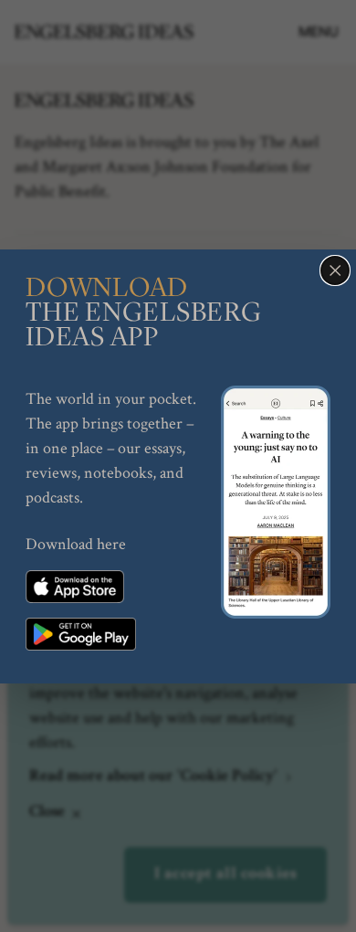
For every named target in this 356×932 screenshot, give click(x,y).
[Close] (335, 270)
